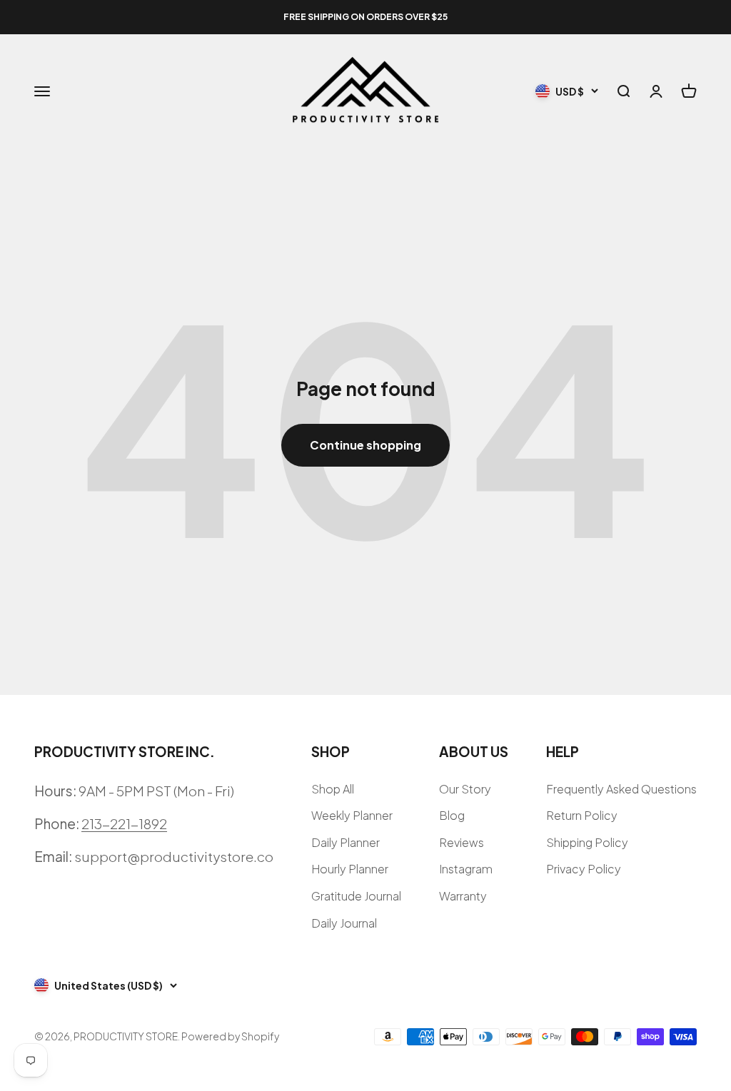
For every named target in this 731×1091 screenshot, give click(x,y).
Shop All (332, 788)
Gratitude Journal (356, 895)
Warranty (463, 895)
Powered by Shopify (230, 1036)
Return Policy (581, 815)
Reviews (461, 842)
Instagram (466, 868)
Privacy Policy (583, 868)
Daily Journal (344, 922)
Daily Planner (345, 842)
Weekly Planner (352, 815)
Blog (452, 815)
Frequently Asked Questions (621, 788)
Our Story (465, 788)
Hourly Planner (349, 868)
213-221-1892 (124, 823)
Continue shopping (365, 444)
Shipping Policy (587, 842)
